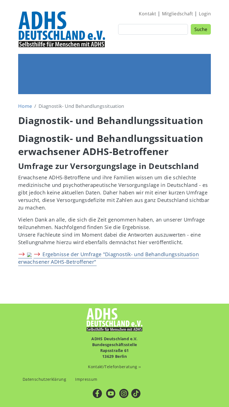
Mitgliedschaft (177, 14)
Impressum (86, 379)
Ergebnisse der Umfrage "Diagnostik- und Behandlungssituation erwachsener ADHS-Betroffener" (108, 258)
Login (205, 14)
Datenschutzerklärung (44, 379)
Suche (200, 29)
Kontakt (147, 14)
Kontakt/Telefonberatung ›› (114, 366)
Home (25, 106)
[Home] (62, 29)
